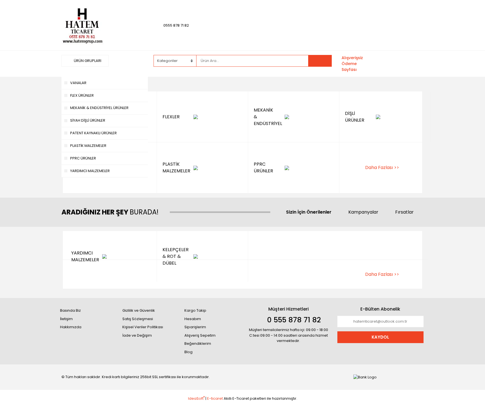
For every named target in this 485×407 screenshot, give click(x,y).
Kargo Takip (195, 310)
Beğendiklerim (197, 343)
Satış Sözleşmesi (137, 319)
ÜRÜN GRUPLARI (87, 60)
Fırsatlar (404, 212)
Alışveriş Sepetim (200, 335)
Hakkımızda (70, 327)
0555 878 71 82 (176, 25)
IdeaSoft (196, 398)
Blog (188, 352)
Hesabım (192, 319)
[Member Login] (381, 60)
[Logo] (82, 25)
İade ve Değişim (137, 335)
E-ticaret (215, 398)
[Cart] (415, 64)
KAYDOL (380, 337)
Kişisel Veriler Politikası (142, 327)
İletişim (66, 319)
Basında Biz (70, 310)
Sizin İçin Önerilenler (308, 212)
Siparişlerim (195, 327)
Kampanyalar (363, 212)
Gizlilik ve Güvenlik (138, 310)
